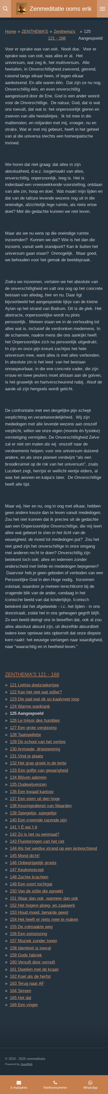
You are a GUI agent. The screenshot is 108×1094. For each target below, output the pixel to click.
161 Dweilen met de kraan (34, 969)
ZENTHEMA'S (35, 31)
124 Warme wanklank (30, 706)
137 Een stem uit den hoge (35, 798)
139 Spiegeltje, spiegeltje (33, 813)
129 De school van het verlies (38, 741)
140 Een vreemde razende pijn (38, 820)
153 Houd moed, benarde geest (39, 912)
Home (10, 31)
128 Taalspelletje (25, 734)
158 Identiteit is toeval (30, 948)
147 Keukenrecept (27, 869)
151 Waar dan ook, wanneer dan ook (44, 898)
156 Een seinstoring (28, 933)
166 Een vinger (24, 1004)
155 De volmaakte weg (31, 926)
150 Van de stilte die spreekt (36, 891)
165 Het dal (20, 997)
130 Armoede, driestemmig (35, 749)
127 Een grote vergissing (33, 727)
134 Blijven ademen (28, 777)
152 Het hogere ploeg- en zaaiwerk (42, 905)
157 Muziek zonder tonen (33, 940)
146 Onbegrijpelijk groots (33, 862)
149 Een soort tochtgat (31, 884)
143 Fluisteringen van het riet (37, 841)
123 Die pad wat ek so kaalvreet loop (44, 699)
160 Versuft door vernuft (32, 962)
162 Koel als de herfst (30, 976)
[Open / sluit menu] (102, 9)
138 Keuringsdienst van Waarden (41, 805)
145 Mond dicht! (25, 855)
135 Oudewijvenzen (28, 784)
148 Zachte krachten (29, 877)
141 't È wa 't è (23, 827)
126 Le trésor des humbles (35, 720)
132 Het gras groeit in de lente (38, 763)
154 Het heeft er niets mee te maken (44, 919)
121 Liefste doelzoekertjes (34, 685)
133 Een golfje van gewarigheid (39, 770)
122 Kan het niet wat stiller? (36, 692)
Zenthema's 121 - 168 (32, 674)
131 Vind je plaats (26, 756)
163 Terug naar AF (27, 983)
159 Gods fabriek (26, 955)
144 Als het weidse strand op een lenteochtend (53, 848)
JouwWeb (26, 1064)
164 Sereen (20, 990)
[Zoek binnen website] (5, 9)
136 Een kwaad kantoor (32, 791)
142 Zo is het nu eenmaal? (34, 834)
